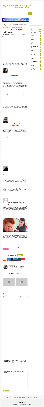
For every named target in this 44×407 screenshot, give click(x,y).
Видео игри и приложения (35, 42)
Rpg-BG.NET (36, 397)
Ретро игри (33, 69)
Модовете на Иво (34, 53)
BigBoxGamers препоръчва (14, 24)
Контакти (22, 404)
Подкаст (32, 62)
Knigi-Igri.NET (11, 397)
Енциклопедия (8, 24)
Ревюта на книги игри (34, 46)
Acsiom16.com (27, 397)
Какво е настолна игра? (27, 404)
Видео (32, 43)
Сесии (32, 57)
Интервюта (33, 54)
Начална (5, 24)
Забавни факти (33, 36)
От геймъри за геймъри (34, 61)
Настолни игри (19, 27)
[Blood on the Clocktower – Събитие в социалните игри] (6, 328)
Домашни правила (34, 51)
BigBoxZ (32, 65)
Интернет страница (18, 386)
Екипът (16, 404)
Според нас (33, 39)
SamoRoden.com (16, 397)
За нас (14, 404)
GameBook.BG (7, 397)
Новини (32, 47)
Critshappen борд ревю (34, 68)
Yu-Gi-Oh (32, 58)
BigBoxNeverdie (33, 66)
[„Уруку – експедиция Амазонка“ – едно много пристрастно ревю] (24, 328)
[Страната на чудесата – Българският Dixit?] (15, 328)
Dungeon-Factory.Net (22, 397)
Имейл (4, 386)
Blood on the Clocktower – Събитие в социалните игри (6, 361)
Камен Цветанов (7, 34)
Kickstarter (32, 50)
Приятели (19, 404)
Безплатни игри (33, 40)
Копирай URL (20, 255)
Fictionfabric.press (32, 397)
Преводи (32, 35)
